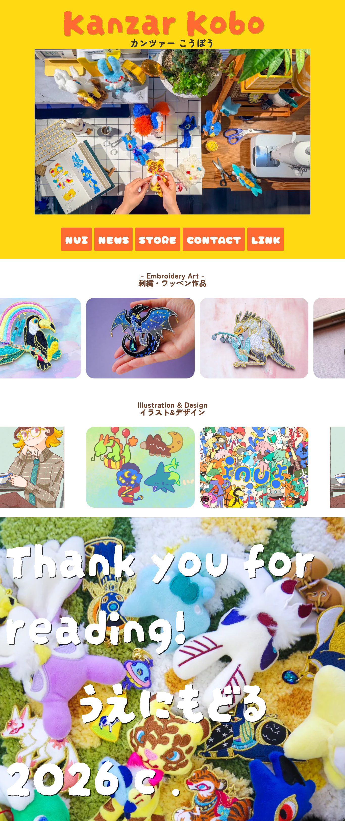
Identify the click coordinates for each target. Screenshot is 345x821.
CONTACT (214, 239)
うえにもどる (172, 697)
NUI (76, 239)
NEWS (113, 239)
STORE (158, 239)
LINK (265, 239)
